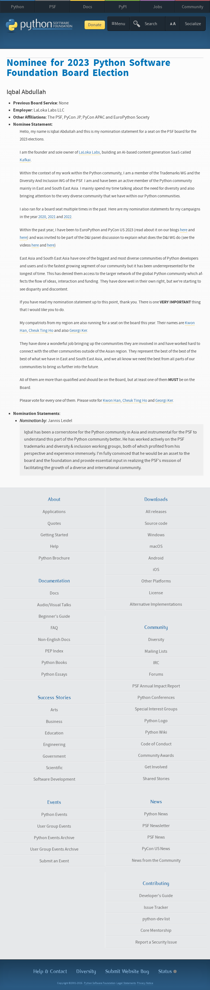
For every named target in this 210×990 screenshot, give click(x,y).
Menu (119, 23)
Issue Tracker (156, 907)
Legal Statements (126, 983)
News (156, 801)
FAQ (54, 627)
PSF (52, 6)
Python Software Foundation (99, 983)
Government (54, 756)
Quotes (54, 523)
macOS (156, 546)
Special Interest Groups (156, 709)
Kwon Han (112, 400)
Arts (54, 709)
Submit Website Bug (127, 971)
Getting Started (54, 534)
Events (54, 802)
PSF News (156, 837)
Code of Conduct (156, 744)
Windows (156, 534)
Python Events (54, 814)
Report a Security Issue (156, 942)
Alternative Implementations (156, 604)
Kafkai (25, 160)
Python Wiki (156, 732)
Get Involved (156, 767)
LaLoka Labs (89, 152)
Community (192, 6)
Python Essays (54, 674)
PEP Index (54, 651)
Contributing (156, 883)
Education (54, 733)
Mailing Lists (156, 651)
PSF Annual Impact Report (156, 686)
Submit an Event (54, 861)
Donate (94, 24)
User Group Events (54, 826)
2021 (52, 217)
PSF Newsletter (156, 825)
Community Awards (156, 755)
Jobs (157, 6)
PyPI (123, 6)
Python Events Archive (54, 837)
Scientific (54, 767)
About (54, 499)
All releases (156, 511)
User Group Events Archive (54, 849)
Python (17, 6)
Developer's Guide (156, 895)
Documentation (54, 581)
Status (165, 971)
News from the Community (156, 860)
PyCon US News (156, 848)
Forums (156, 674)
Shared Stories (156, 778)
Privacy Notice (145, 983)
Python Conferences (156, 697)
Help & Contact (50, 971)
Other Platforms (156, 581)
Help (54, 546)
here (183, 230)
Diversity (156, 639)
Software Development (54, 779)
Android (156, 558)
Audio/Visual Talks (54, 604)
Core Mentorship (156, 930)
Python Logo (156, 720)
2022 (67, 217)
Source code (156, 523)
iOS (156, 569)
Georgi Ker (78, 330)
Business (54, 721)
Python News (156, 814)
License (156, 592)
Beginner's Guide (54, 616)
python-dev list (156, 918)
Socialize (193, 23)
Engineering (54, 744)
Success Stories (54, 697)
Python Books (54, 662)
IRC (156, 662)
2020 (42, 217)
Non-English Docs (54, 639)
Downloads (156, 499)
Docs (87, 6)
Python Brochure (54, 558)
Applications (54, 511)
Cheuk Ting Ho (41, 330)
